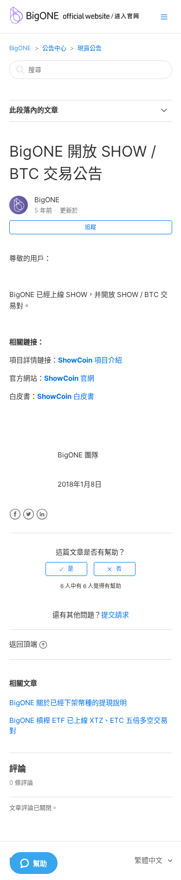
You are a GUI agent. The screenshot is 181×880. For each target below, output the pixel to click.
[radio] (66, 569)
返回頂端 (23, 644)
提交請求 (115, 614)
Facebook (15, 514)
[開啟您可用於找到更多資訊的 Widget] (33, 863)
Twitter (28, 514)
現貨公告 (90, 48)
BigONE (20, 48)
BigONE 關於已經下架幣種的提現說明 (68, 702)
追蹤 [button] (90, 227)
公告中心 (54, 48)
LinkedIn (42, 514)
